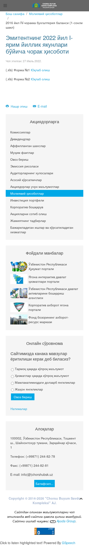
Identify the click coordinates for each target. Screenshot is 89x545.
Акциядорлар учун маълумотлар (34, 186)
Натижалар (18, 408)
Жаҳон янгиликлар (28, 389)
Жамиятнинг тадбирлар (28, 220)
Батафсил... (44, 483)
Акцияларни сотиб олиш (28, 213)
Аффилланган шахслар (28, 145)
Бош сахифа (15, 13)
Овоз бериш (19, 159)
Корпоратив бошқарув (26, 207)
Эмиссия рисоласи (24, 166)
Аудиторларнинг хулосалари (31, 173)
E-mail (42, 106)
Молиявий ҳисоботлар (46, 13)
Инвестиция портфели (27, 200)
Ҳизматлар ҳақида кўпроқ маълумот (41, 375)
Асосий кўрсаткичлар (26, 179)
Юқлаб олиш (40, 70)
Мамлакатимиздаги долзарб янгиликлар (44, 382)
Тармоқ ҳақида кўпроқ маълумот (39, 368)
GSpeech (68, 542)
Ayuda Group (66, 521)
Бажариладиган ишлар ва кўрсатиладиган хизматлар (41, 229)
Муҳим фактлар (22, 152)
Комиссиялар (20, 132)
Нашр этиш (19, 106)
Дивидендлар (20, 139)
